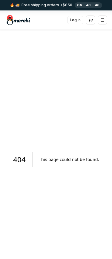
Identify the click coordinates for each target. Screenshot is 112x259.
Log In (75, 20)
